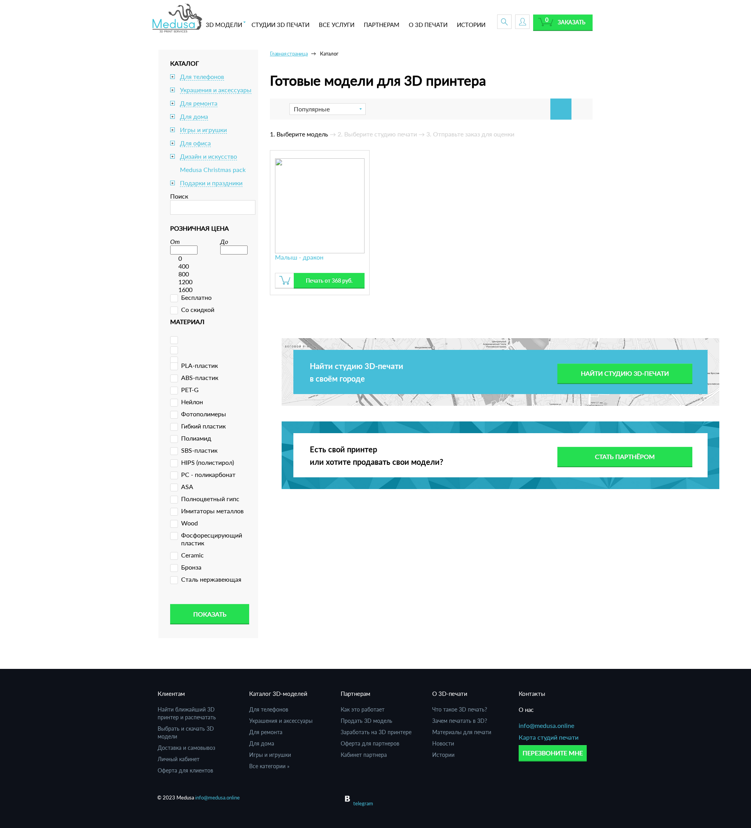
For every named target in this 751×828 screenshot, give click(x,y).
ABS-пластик (199, 377)
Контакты (532, 693)
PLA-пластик (199, 365)
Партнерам (355, 693)
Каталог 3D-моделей (278, 693)
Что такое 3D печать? (459, 709)
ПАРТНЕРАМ (381, 24)
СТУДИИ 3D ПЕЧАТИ (280, 24)
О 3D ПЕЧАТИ (428, 24)
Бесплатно (196, 297)
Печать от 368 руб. (329, 280)
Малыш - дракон (299, 257)
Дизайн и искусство (208, 156)
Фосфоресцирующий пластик (211, 539)
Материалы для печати (461, 732)
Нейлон (192, 401)
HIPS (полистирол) (207, 462)
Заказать (572, 22)
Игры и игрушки (203, 129)
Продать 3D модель (366, 720)
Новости (443, 743)
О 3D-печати (449, 693)
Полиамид (196, 438)
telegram (363, 803)
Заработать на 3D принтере (376, 732)
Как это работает (362, 709)
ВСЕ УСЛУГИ (336, 24)
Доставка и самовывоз (186, 747)
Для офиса (195, 143)
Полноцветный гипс (210, 498)
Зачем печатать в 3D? (459, 720)
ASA (187, 486)
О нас (526, 709)
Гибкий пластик (203, 426)
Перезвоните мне (553, 752)
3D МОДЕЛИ (224, 24)
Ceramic (192, 555)
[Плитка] (560, 109)
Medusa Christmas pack (213, 169)
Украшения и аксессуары (216, 89)
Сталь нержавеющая (211, 579)
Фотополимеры (203, 414)
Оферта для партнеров (370, 743)
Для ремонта (198, 103)
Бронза (191, 567)
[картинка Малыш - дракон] (320, 204)
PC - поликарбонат (208, 474)
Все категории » (269, 766)
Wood (189, 523)
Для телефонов (202, 76)
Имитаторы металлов (212, 510)
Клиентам (171, 693)
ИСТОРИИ (471, 24)
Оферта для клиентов (185, 770)
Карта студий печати (549, 737)
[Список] (582, 109)
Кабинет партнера (364, 754)
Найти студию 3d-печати (625, 373)
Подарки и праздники (211, 182)
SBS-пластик (199, 450)
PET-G (190, 389)
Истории (443, 754)
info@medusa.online (546, 725)
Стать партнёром (625, 456)
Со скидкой (197, 309)
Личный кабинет (178, 759)
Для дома (194, 116)
